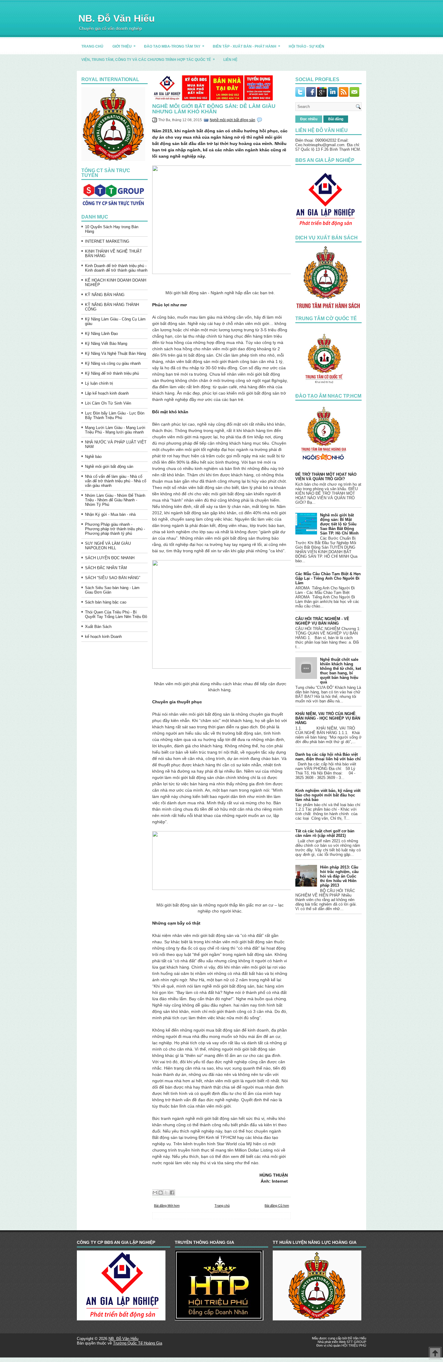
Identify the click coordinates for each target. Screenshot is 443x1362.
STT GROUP (356, 1342)
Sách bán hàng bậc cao (105, 602)
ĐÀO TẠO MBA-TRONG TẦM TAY (174, 46)
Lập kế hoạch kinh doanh (107, 393)
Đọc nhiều (308, 119)
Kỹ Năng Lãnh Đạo (101, 333)
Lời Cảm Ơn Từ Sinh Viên (108, 403)
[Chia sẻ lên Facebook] (172, 1193)
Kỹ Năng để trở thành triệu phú (112, 373)
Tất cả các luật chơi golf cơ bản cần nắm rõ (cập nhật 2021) (324, 833)
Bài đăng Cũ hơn (277, 1205)
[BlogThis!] (161, 1193)
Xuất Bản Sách (98, 626)
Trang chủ (222, 1205)
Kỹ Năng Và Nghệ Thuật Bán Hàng (115, 353)
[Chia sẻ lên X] (166, 1193)
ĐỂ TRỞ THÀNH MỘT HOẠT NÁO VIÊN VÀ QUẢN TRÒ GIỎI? (326, 476)
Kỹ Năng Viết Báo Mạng (106, 343)
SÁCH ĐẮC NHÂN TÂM (106, 568)
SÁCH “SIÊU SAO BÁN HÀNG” (112, 577)
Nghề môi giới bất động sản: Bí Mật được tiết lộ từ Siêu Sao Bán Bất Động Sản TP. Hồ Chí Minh (339, 524)
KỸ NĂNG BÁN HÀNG (104, 294)
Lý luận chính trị (99, 383)
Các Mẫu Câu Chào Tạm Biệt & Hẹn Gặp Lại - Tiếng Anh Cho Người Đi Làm (328, 578)
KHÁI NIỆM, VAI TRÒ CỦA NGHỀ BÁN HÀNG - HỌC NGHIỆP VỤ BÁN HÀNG (327, 718)
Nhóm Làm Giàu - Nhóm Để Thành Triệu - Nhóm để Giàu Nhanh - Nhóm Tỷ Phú (115, 500)
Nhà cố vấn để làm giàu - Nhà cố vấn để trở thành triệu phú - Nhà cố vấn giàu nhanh (115, 481)
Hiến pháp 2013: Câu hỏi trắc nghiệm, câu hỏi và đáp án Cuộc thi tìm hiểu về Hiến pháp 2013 (339, 876)
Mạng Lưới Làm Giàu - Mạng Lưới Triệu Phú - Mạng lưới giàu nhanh (115, 429)
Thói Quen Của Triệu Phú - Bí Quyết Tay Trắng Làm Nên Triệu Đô (116, 614)
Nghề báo (93, 456)
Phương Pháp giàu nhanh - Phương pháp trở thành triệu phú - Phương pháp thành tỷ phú (115, 529)
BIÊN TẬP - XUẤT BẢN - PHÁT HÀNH (246, 46)
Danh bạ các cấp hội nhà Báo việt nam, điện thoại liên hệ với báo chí (328, 756)
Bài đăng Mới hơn (167, 1205)
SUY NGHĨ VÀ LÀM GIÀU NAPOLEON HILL (108, 545)
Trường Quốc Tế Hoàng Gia (137, 1343)
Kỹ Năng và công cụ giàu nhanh (113, 363)
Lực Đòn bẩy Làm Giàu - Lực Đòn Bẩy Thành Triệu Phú (114, 415)
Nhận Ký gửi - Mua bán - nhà (110, 514)
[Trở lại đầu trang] (435, 1353)
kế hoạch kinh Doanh (103, 636)
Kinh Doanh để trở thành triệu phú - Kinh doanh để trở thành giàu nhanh (116, 268)
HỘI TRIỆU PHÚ (353, 1345)
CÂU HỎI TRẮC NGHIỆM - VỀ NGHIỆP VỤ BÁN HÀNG (322, 621)
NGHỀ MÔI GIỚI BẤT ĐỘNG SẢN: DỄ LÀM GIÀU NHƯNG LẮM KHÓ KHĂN (213, 108)
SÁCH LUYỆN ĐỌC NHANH (109, 558)
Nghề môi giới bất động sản (109, 466)
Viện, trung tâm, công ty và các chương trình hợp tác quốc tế (148, 59)
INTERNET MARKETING (107, 241)
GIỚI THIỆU (124, 46)
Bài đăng (335, 119)
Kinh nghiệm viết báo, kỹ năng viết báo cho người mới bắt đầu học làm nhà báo (327, 795)
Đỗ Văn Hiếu (357, 1338)
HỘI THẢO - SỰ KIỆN (306, 46)
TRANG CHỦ (92, 46)
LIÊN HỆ (230, 60)
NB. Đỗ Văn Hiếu (116, 18)
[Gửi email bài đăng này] (155, 1193)
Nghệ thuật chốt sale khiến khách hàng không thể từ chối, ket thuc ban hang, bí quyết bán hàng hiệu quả (340, 670)
